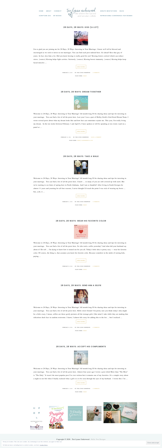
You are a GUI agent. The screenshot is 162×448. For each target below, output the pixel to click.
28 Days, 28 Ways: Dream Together (81, 91)
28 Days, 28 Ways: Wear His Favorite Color (81, 221)
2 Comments (96, 72)
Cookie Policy (44, 445)
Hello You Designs (98, 439)
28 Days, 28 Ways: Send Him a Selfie (81, 285)
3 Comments (96, 201)
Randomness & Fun (87, 140)
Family (85, 76)
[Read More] (81, 67)
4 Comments (96, 266)
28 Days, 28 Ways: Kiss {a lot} (81, 27)
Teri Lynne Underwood (81, 11)
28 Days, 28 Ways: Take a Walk (81, 156)
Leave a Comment (96, 137)
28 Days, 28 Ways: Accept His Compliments (81, 346)
